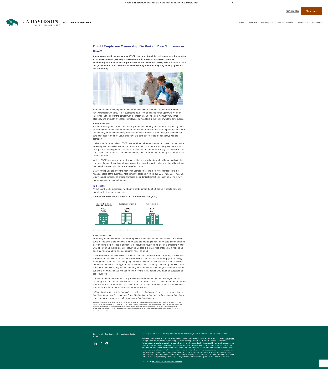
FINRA (227, 338)
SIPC (232, 338)
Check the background (135, 3)
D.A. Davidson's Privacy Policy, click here (167, 361)
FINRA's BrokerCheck (187, 3)
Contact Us (317, 22)
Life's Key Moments (285, 22)
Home (241, 22)
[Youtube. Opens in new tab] (107, 343)
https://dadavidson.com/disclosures (215, 334)
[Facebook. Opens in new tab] (101, 343)
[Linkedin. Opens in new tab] (95, 343)
